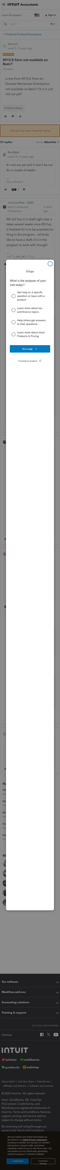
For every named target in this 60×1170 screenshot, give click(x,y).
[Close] (50, 264)
